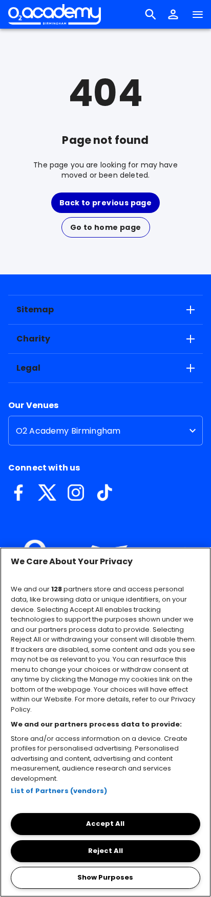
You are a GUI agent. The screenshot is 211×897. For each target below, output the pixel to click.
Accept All (105, 823)
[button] (173, 14)
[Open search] (150, 14)
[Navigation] (197, 14)
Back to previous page (105, 203)
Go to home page (105, 227)
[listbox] (105, 430)
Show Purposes (105, 877)
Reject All (105, 851)
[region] (105, 722)
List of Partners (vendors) (59, 791)
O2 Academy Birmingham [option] (68, 431)
